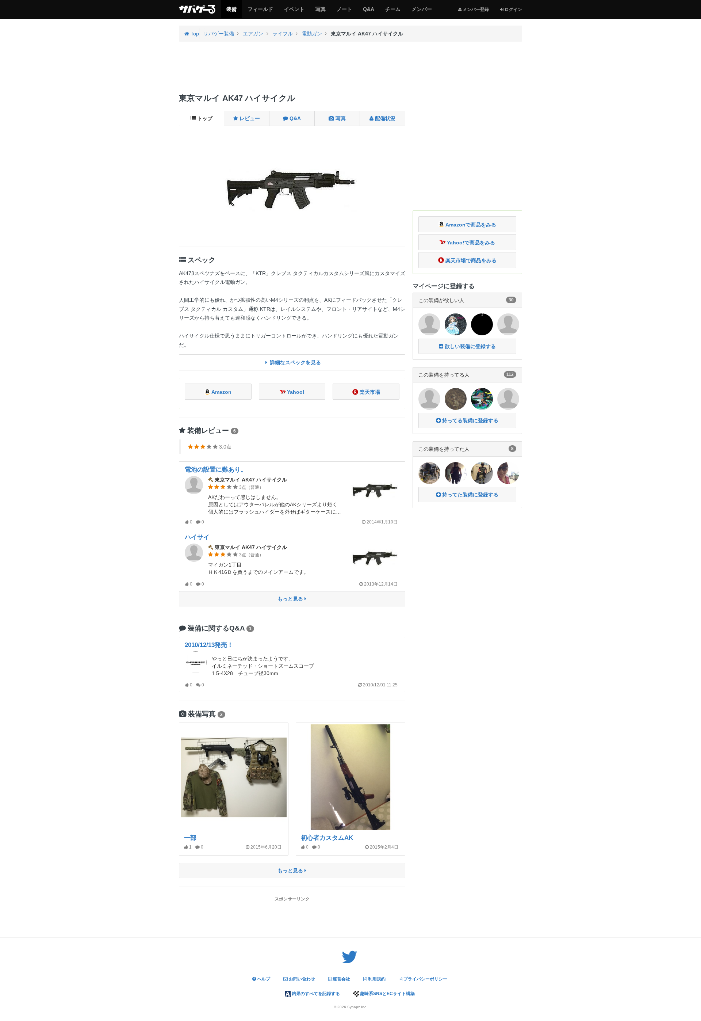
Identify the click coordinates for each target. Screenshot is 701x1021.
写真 (320, 12)
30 (511, 299)
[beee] (508, 398)
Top (194, 34)
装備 (231, 12)
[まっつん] (482, 398)
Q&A (368, 12)
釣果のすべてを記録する (315, 993)
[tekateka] (429, 473)
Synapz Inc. (357, 1007)
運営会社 (341, 979)
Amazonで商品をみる (470, 225)
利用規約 (376, 979)
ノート (344, 12)
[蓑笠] (456, 398)
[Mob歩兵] (456, 473)
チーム (393, 12)
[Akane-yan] (482, 324)
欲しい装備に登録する (469, 346)
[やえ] (482, 473)
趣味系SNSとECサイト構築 (387, 993)
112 (510, 374)
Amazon (220, 392)
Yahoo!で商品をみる (470, 242)
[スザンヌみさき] (508, 473)
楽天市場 (369, 392)
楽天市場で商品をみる (470, 260)
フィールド (260, 12)
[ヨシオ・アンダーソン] (508, 324)
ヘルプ (263, 979)
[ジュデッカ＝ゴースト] (429, 398)
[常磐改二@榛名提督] (456, 324)
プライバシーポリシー (424, 979)
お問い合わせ (301, 979)
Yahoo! (295, 392)
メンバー (421, 12)
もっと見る (290, 599)
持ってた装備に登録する (469, 495)
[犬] (429, 324)
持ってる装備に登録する (469, 420)
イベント (294, 12)
